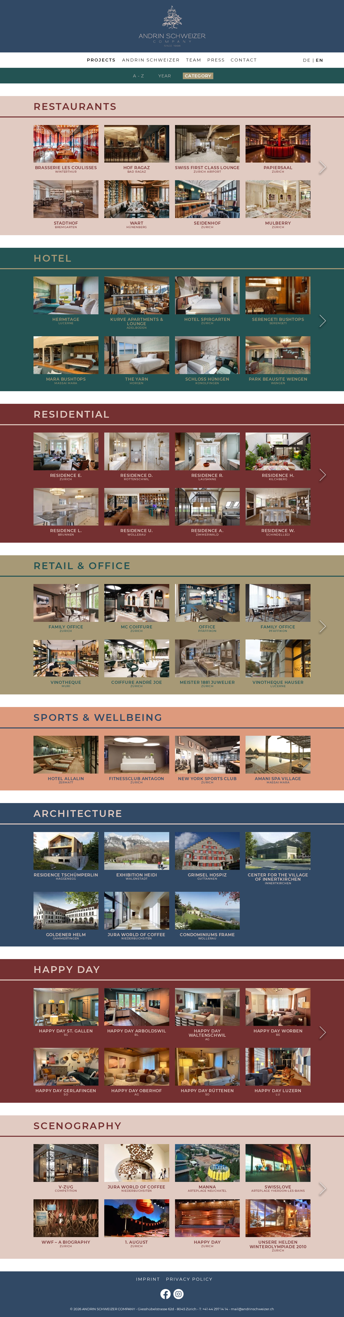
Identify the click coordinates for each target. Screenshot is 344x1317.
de (307, 60)
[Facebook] (165, 1294)
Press (216, 60)
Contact (244, 60)
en (320, 60)
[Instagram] (178, 1294)
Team (193, 60)
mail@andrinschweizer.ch (252, 1309)
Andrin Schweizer (151, 60)
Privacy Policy (189, 1279)
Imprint (148, 1279)
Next (322, 167)
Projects (101, 60)
